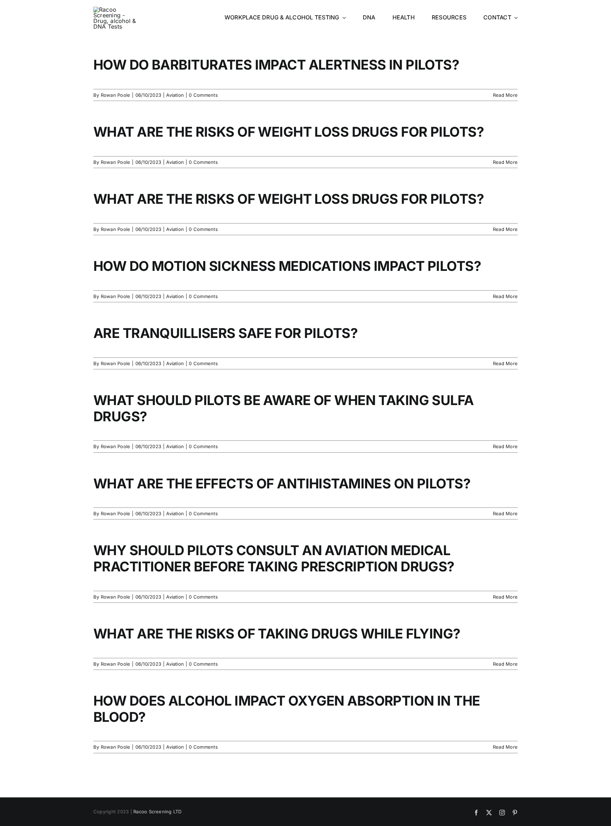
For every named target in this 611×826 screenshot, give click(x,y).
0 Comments (203, 95)
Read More (505, 95)
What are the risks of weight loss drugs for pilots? (288, 132)
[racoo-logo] (115, 9)
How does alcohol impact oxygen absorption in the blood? (286, 709)
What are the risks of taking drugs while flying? (276, 633)
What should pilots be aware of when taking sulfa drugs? (283, 408)
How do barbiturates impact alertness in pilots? (276, 65)
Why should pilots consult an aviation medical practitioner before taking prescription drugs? (273, 558)
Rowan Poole (115, 95)
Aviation (175, 95)
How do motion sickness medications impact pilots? (287, 266)
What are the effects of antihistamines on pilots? (281, 483)
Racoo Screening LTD (157, 811)
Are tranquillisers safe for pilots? (225, 333)
